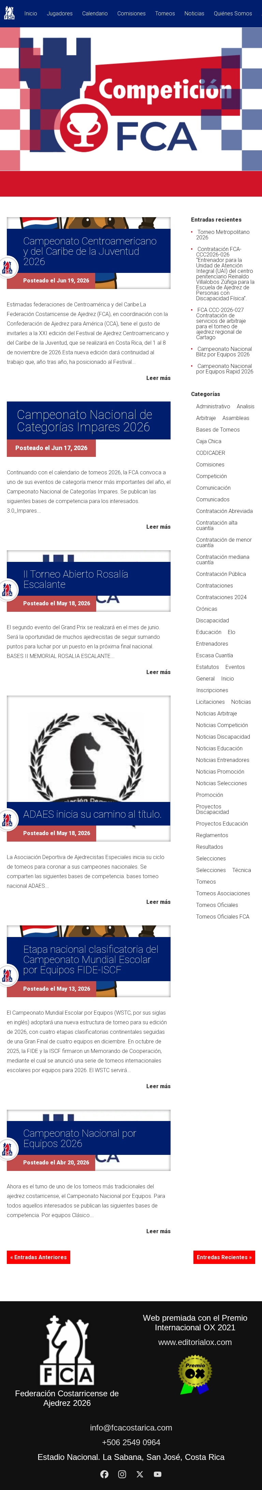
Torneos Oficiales (217, 905)
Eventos (235, 667)
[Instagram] (122, 1474)
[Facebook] (104, 1474)
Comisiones (131, 14)
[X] (139, 1474)
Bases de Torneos (218, 429)
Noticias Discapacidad (223, 737)
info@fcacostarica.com (131, 1427)
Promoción (209, 795)
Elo (231, 632)
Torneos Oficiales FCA (222, 916)
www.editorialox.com (195, 1342)
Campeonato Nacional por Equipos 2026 (79, 1138)
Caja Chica (208, 441)
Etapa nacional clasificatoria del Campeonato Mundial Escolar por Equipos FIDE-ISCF (91, 959)
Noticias (194, 14)
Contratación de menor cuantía (224, 543)
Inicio (30, 14)
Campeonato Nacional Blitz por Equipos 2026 (224, 352)
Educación (208, 632)
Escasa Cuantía (214, 655)
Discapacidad (212, 620)
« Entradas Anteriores (38, 1257)
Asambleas (235, 418)
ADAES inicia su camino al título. (92, 814)
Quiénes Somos (233, 14)
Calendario (95, 14)
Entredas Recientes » (224, 1257)
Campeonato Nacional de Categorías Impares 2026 (84, 421)
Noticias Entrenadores (222, 760)
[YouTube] (157, 1474)
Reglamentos (212, 835)
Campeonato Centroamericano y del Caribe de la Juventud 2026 (90, 251)
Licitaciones (210, 702)
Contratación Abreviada (224, 511)
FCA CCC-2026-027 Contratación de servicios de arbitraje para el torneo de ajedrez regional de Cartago (221, 324)
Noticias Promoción (220, 771)
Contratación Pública (221, 574)
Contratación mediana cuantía (222, 560)
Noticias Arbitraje (216, 713)
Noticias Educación (219, 748)
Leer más (158, 378)
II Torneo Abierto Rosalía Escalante (75, 579)
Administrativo (213, 406)
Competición (211, 476)
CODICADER (210, 453)
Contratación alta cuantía (216, 525)
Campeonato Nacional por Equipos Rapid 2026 (224, 369)
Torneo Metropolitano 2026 (223, 235)
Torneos (165, 14)
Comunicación (213, 488)
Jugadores (60, 14)
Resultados (209, 847)
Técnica (241, 870)
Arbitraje (206, 418)
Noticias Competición (222, 725)
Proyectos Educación (222, 823)
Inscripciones (212, 690)
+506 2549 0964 (131, 1442)
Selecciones (211, 858)
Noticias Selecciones (221, 783)
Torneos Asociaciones (223, 893)
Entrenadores (212, 644)
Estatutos (207, 667)
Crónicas (206, 609)
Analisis (245, 406)
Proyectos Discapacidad (212, 809)
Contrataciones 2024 (221, 597)
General (205, 678)
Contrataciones (214, 585)
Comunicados (213, 499)
